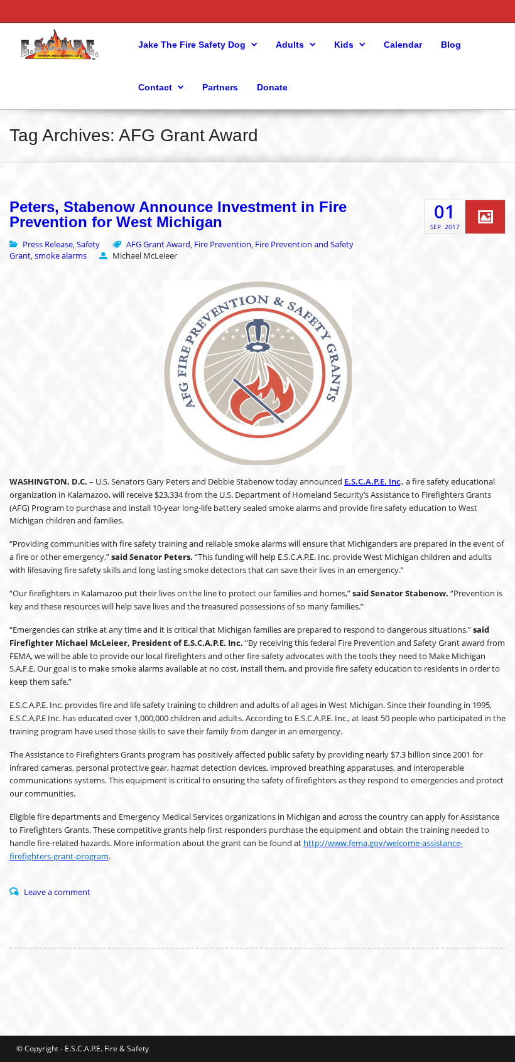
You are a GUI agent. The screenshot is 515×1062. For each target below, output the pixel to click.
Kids (344, 45)
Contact (155, 87)
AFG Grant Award (158, 244)
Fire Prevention (222, 244)
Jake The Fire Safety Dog (192, 45)
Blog (451, 45)
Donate (272, 87)
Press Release (48, 244)
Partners (220, 87)
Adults (290, 45)
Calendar (403, 45)
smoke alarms (61, 255)
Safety (88, 244)
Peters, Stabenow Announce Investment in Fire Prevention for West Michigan (178, 215)
